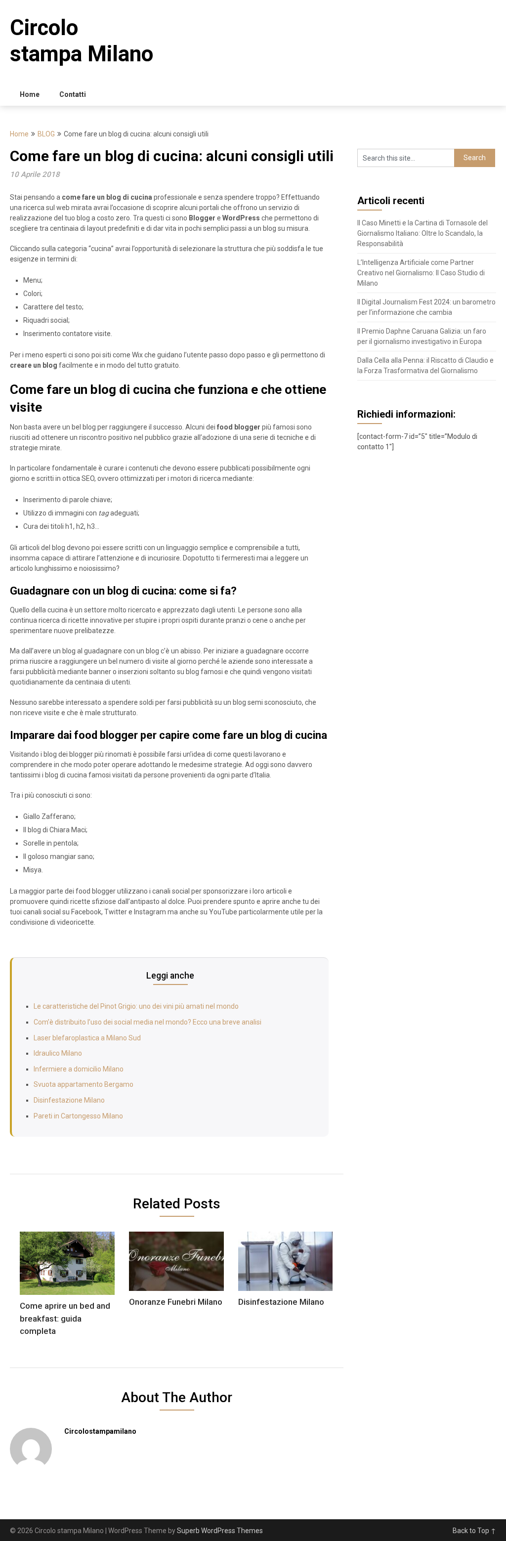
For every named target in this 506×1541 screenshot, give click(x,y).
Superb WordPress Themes (220, 1531)
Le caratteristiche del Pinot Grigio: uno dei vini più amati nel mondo (136, 1006)
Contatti (72, 94)
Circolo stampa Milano (81, 41)
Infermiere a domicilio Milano (79, 1069)
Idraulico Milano (58, 1053)
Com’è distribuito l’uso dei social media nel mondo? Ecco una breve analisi (147, 1022)
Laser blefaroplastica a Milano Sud (87, 1038)
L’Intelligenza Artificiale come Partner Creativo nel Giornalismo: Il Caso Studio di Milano (421, 272)
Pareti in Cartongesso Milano (78, 1116)
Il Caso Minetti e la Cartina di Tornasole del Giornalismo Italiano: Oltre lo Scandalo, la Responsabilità (422, 233)
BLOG (46, 134)
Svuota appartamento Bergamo (83, 1084)
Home (30, 94)
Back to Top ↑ (474, 1531)
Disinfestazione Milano (69, 1100)
